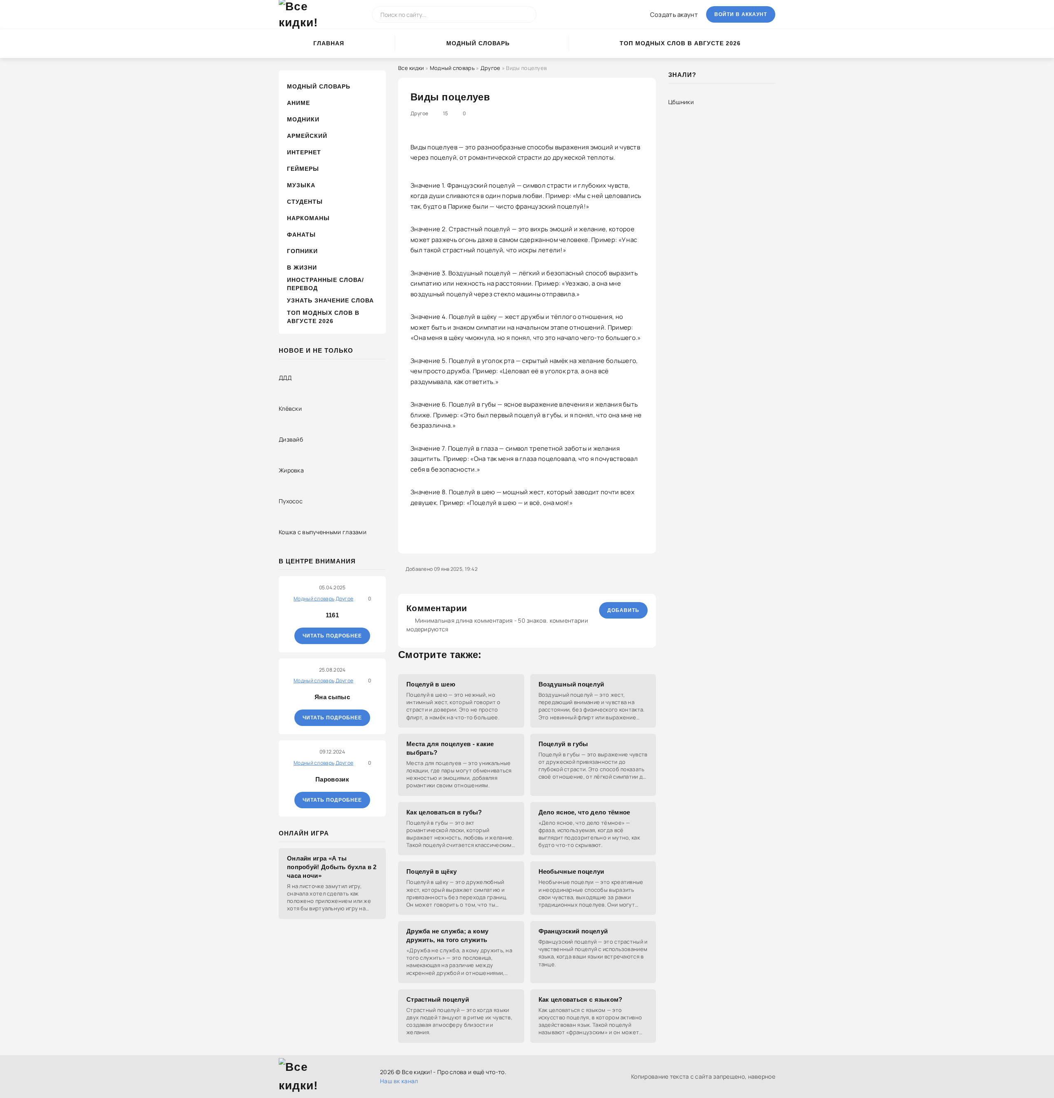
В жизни (302, 267)
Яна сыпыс (332, 696)
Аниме (298, 103)
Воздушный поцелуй (571, 684)
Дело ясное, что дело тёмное (584, 812)
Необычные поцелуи (571, 871)
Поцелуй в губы (563, 743)
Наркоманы (308, 218)
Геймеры (303, 168)
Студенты (305, 201)
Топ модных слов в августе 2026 (680, 43)
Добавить (623, 610)
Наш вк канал (399, 1081)
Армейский (307, 136)
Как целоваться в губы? (444, 812)
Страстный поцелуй (437, 999)
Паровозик (332, 779)
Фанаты (301, 234)
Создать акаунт (674, 14)
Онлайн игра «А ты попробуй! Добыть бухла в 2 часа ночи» (332, 867)
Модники (303, 119)
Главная (328, 43)
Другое (490, 68)
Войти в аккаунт (740, 14)
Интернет (304, 152)
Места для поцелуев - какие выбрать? (450, 748)
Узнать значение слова (330, 300)
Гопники (302, 251)
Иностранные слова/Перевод (325, 284)
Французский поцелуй (573, 931)
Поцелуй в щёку (431, 871)
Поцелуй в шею (430, 684)
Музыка (301, 185)
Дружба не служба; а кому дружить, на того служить (447, 935)
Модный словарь (478, 43)
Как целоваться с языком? (581, 999)
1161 (332, 615)
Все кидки (411, 68)
